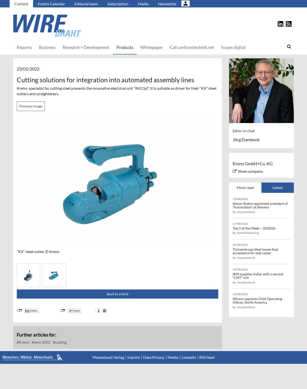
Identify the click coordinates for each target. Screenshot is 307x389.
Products (124, 47)
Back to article (117, 294)
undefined (19, 310)
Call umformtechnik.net (192, 47)
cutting (60, 342)
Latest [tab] (277, 187)
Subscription (117, 3)
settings (104, 310)
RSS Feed (206, 357)
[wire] (73, 26)
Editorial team (86, 3)
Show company (250, 171)
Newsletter (167, 3)
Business (47, 47)
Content (21, 3)
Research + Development (86, 47)
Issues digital (233, 47)
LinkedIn (189, 357)
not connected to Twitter (62, 310)
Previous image (30, 106)
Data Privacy (153, 357)
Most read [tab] (245, 187)
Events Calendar (51, 3)
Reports (24, 47)
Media (143, 3)
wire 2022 (41, 342)
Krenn (23, 342)
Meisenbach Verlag (108, 357)
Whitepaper (151, 47)
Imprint (133, 357)
